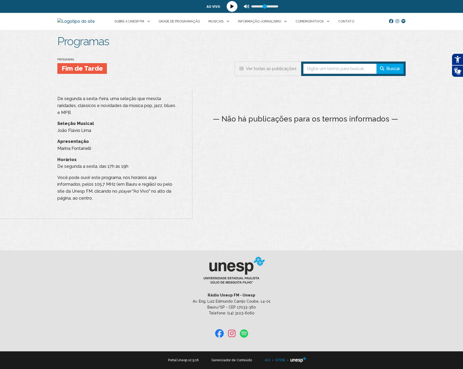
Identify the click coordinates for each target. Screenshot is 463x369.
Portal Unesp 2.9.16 (183, 360)
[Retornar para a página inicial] (231, 272)
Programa (65, 59)
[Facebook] (391, 21)
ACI (267, 360)
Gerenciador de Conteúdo (231, 360)
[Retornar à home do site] (76, 21)
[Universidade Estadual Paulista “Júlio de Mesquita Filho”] (298, 360)
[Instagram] (397, 21)
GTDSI (280, 360)
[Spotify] (403, 21)
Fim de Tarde (82, 68)
